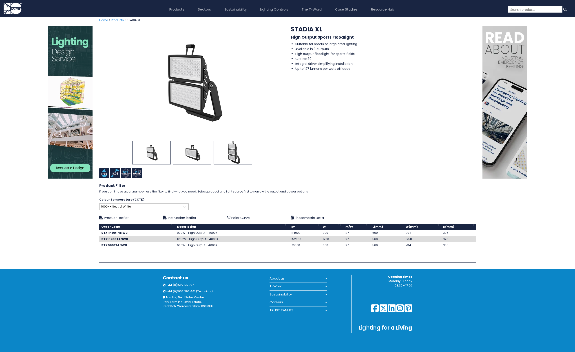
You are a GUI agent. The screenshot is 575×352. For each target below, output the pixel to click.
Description (186, 227)
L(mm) (377, 227)
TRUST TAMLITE (281, 310)
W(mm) (412, 227)
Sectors (204, 9)
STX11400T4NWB (114, 233)
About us (277, 278)
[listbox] (144, 206)
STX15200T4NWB (114, 239)
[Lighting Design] (48, 102)
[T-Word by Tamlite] (528, 102)
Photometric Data (309, 218)
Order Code (110, 227)
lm (293, 227)
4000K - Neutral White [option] (115, 206)
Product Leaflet (116, 218)
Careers (276, 302)
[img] (564, 9)
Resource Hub (382, 9)
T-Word (276, 286)
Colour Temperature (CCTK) (121, 199)
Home (103, 20)
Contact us (175, 278)
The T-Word (312, 9)
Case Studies (346, 9)
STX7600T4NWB (114, 245)
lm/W (349, 227)
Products (176, 9)
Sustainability (235, 9)
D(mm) (448, 227)
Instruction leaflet (181, 218)
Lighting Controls (274, 9)
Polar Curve (240, 218)
